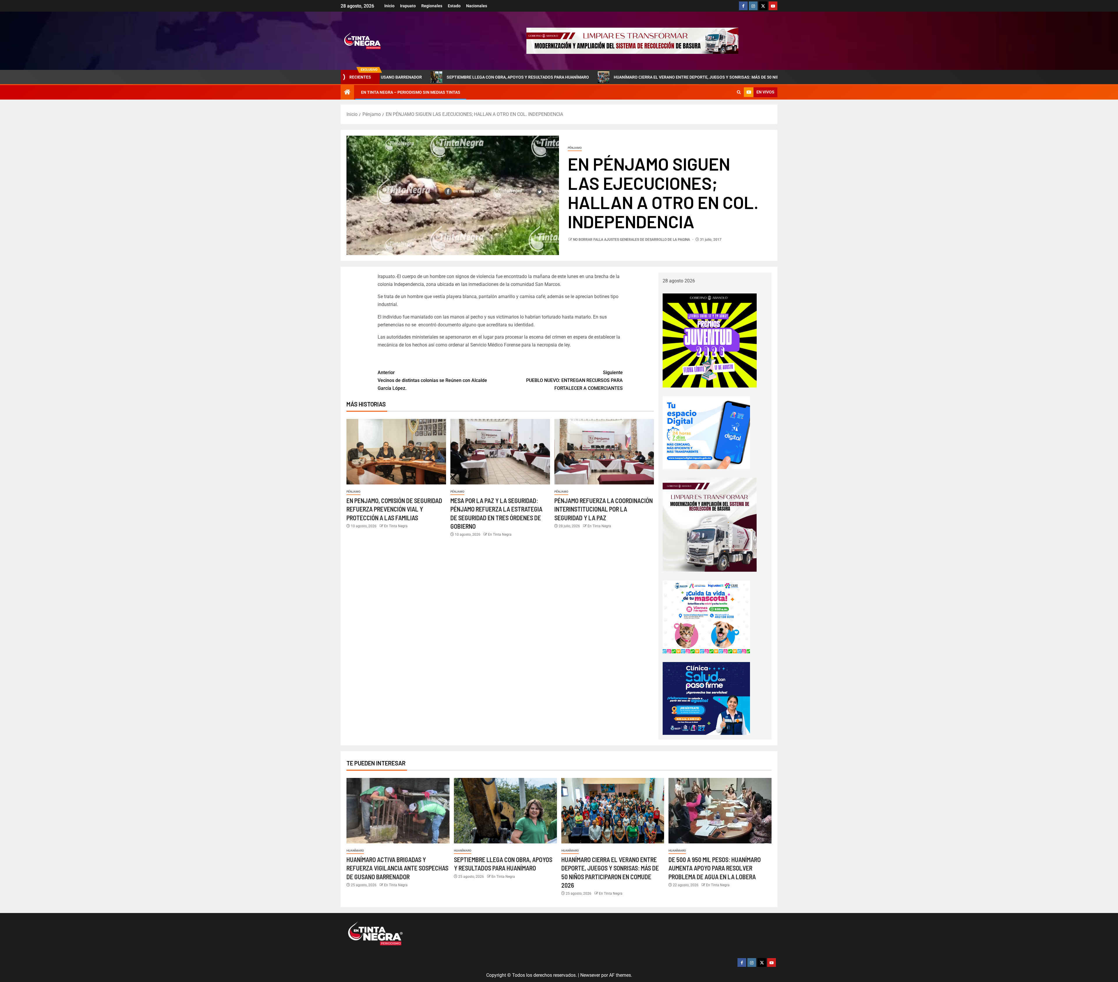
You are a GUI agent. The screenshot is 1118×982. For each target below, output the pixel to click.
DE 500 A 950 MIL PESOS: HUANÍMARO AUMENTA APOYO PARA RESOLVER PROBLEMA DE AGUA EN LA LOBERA (714, 868)
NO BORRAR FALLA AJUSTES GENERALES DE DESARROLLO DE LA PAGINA (632, 240)
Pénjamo (575, 147)
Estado (454, 5)
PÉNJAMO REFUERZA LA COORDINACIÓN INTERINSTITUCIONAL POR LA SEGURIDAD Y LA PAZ (603, 509)
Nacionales (476, 5)
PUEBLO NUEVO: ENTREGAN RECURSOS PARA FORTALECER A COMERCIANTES (574, 380)
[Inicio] (347, 93)
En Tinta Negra (396, 526)
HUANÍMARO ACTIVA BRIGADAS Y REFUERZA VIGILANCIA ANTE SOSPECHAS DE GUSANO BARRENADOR (397, 868)
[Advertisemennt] (632, 40)
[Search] (738, 92)
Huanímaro (355, 850)
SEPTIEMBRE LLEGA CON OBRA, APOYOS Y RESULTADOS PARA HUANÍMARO (436, 77)
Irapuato (408, 5)
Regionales (431, 5)
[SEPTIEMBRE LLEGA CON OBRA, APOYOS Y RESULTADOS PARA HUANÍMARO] (505, 810)
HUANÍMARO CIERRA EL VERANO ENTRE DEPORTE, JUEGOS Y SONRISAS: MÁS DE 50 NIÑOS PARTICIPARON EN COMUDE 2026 (649, 77)
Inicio (389, 5)
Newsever (590, 975)
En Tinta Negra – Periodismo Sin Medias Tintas (410, 92)
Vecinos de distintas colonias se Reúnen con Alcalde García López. (432, 380)
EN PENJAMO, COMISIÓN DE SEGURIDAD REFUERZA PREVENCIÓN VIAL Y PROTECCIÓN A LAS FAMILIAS (394, 509)
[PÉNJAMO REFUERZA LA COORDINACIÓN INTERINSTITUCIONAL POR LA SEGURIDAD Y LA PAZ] (604, 451)
